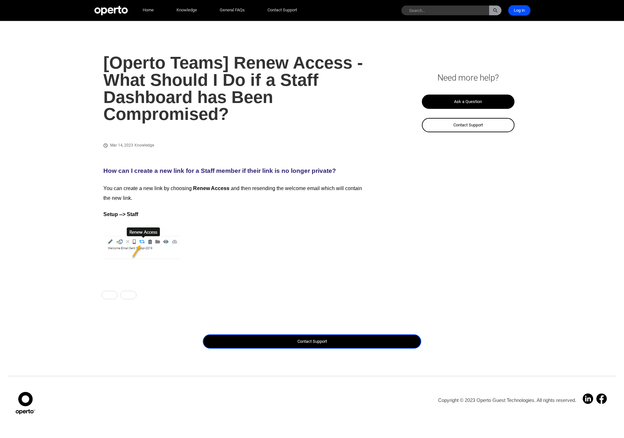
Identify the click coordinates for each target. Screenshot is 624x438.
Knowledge (186, 9)
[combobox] (445, 10)
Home (148, 9)
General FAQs (232, 9)
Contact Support (282, 9)
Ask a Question (468, 101)
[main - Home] (111, 10)
